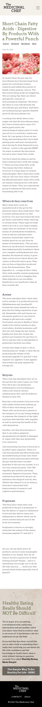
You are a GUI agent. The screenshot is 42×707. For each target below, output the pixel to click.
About (27, 697)
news (34, 44)
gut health (15, 44)
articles (6, 44)
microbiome (25, 44)
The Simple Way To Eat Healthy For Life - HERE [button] (21, 671)
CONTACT (17, 697)
